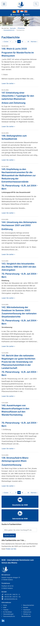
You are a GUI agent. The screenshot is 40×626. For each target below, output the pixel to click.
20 (28, 41)
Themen (5, 609)
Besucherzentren (28, 605)
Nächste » (34, 41)
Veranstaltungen (8, 614)
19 (22, 41)
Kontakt (25, 607)
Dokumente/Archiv (9, 30)
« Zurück (5, 41)
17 (16, 41)
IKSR (4, 607)
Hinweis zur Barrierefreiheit (26, 615)
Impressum (26, 609)
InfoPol (27, 14)
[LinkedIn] (3, 620)
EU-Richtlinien (7, 612)
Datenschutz (27, 612)
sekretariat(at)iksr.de (10, 599)
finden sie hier (11, 549)
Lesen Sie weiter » (8, 83)
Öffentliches (21, 28)
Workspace (16, 14)
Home (5, 605)
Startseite (13, 28)
